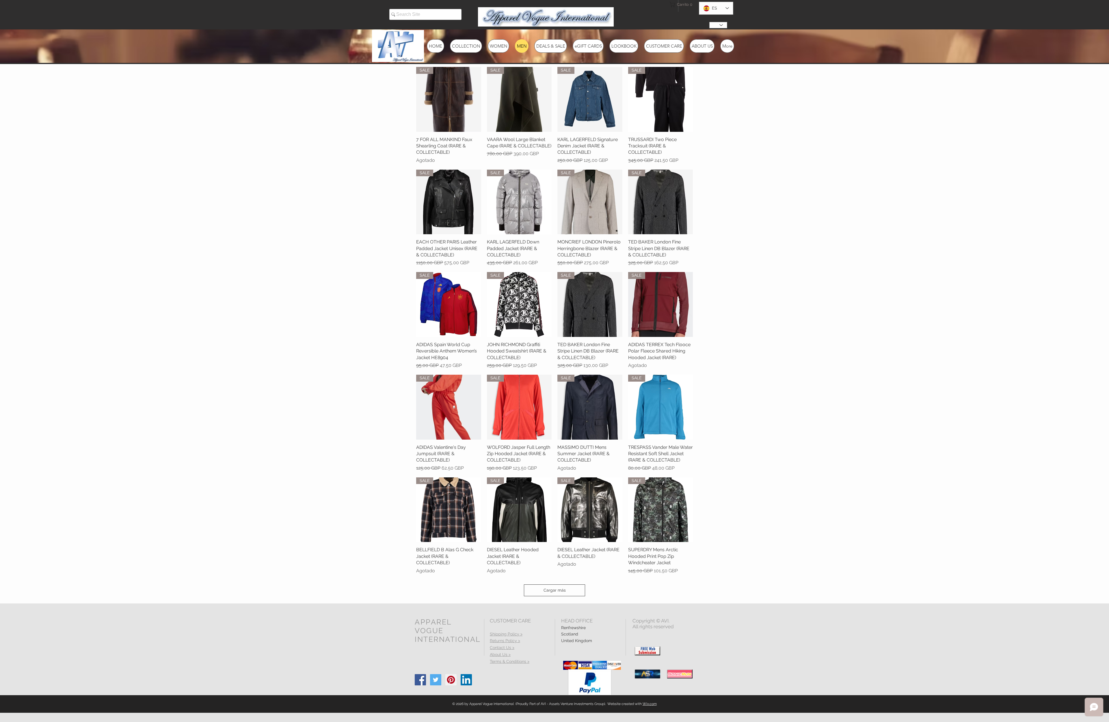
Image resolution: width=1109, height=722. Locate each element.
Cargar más (555, 590)
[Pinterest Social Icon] (451, 679)
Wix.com (650, 704)
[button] (679, 4)
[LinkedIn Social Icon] (466, 679)
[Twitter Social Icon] (435, 679)
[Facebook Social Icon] (420, 679)
